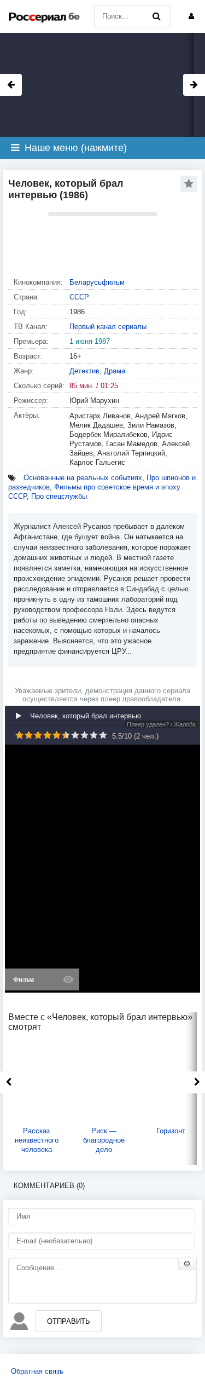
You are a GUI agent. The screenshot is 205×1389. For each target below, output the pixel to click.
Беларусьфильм (97, 282)
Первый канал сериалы (108, 326)
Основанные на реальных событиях (83, 478)
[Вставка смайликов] (187, 1264)
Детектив (84, 371)
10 (103, 735)
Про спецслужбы (59, 496)
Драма (114, 371)
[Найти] (157, 16)
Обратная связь (37, 1371)
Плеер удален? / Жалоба (161, 724)
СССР (79, 297)
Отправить (68, 1321)
